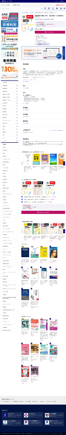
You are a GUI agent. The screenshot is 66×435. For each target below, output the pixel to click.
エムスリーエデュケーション (8, 231)
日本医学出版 (5, 318)
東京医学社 (5, 282)
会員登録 (61, 1)
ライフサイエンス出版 (7, 243)
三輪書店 (4, 196)
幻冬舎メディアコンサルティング (9, 288)
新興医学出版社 (6, 188)
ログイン (57, 1)
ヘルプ (51, 433)
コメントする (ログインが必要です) (56, 130)
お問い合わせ (55, 433)
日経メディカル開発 (7, 252)
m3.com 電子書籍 (24, 12)
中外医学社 (5, 150)
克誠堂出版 (5, 182)
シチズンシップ (6, 321)
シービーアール (6, 205)
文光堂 (4, 147)
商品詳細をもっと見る (42, 44)
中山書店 (4, 176)
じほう (4, 220)
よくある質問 (28, 401)
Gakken (4, 185)
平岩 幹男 (36, 19)
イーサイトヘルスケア (7, 266)
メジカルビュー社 (6, 159)
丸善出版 (4, 199)
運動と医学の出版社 (7, 330)
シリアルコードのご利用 (51, 401)
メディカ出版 (5, 167)
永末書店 (4, 294)
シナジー (4, 257)
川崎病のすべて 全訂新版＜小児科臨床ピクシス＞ (36, 202)
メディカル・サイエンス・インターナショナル (9, 285)
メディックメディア (7, 304)
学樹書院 (4, 279)
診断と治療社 (5, 225)
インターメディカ (6, 217)
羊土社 (4, 153)
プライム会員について (6, 401)
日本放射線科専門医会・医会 (8, 309)
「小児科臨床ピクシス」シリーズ (38, 77)
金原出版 (4, 156)
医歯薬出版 (5, 170)
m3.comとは (61, 433)
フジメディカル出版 (7, 214)
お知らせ (42, 401)
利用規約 (23, 433)
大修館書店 (5, 327)
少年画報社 (5, 234)
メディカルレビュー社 (7, 211)
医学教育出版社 (6, 263)
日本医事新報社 (6, 161)
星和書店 (4, 307)
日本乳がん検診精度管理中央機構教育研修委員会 (9, 298)
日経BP (4, 191)
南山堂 (4, 164)
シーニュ (4, 249)
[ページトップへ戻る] (62, 432)
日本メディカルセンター (8, 193)
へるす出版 (5, 202)
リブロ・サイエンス (7, 254)
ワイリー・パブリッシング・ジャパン (9, 273)
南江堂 (4, 269)
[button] (64, 163)
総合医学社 (5, 179)
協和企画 (4, 223)
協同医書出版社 (6, 315)
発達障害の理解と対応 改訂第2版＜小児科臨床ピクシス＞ (37, 196)
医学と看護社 (5, 276)
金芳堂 (4, 173)
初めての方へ (35, 401)
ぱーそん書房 (5, 291)
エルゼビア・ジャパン (7, 240)
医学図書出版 (5, 246)
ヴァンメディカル (6, 228)
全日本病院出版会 (6, 208)
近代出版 (4, 312)
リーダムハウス (6, 237)
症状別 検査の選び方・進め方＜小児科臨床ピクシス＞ (37, 199)
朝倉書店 (4, 301)
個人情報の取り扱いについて (31, 433)
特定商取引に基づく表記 (18, 401)
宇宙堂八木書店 (6, 260)
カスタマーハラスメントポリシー (43, 433)
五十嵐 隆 (31, 12)
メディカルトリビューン (8, 324)
